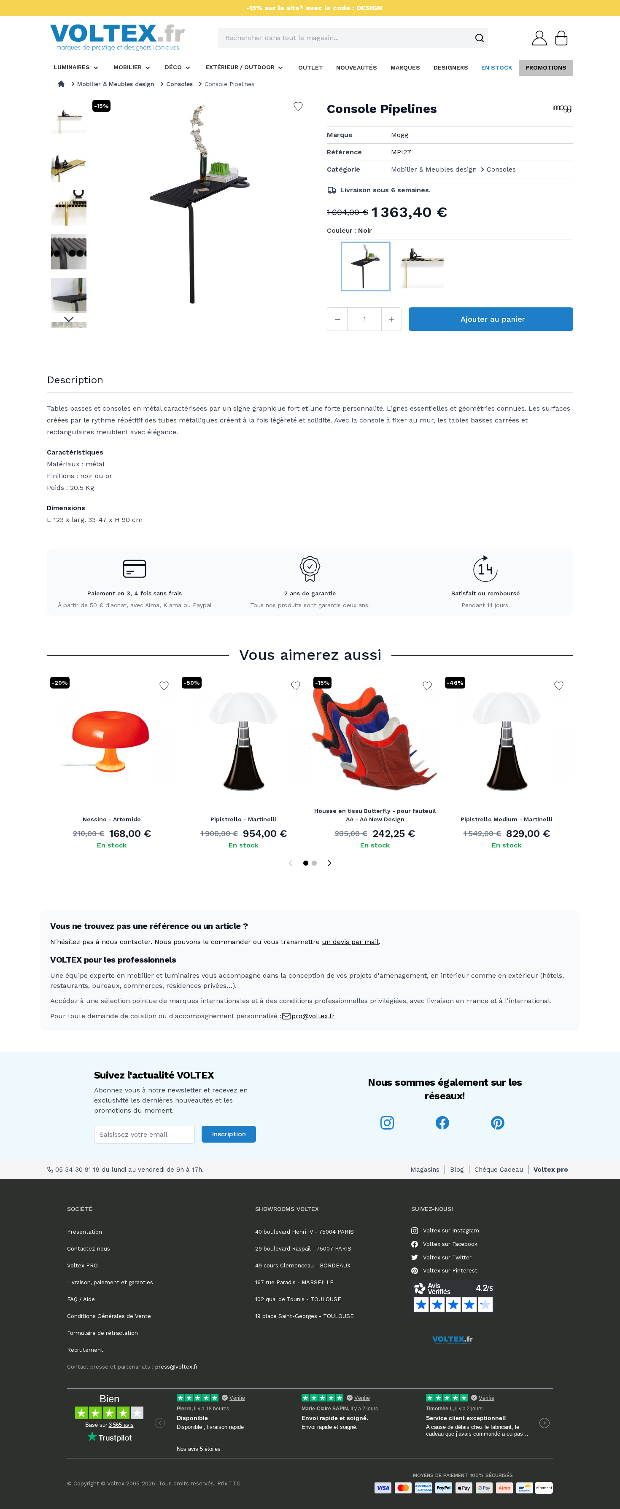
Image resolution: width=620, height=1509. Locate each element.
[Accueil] (61, 84)
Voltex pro (551, 1169)
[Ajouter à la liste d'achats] (164, 686)
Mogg (399, 135)
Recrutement (85, 1350)
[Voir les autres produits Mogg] (562, 108)
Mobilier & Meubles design (115, 84)
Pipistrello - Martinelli (243, 819)
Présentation (84, 1232)
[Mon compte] (537, 38)
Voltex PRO (82, 1265)
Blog (457, 1169)
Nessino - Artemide (112, 819)
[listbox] (69, 213)
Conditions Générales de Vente (109, 1316)
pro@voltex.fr (313, 1016)
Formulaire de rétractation (102, 1333)
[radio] (365, 268)
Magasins (424, 1169)
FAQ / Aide (81, 1299)
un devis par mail (350, 942)
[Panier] (559, 38)
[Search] (479, 38)
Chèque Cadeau (498, 1169)
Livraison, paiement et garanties (110, 1282)
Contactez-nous (88, 1248)
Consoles (179, 84)
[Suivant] (329, 863)
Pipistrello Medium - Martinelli (507, 819)
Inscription (229, 1134)
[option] (69, 120)
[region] (69, 213)
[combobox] (353, 38)
